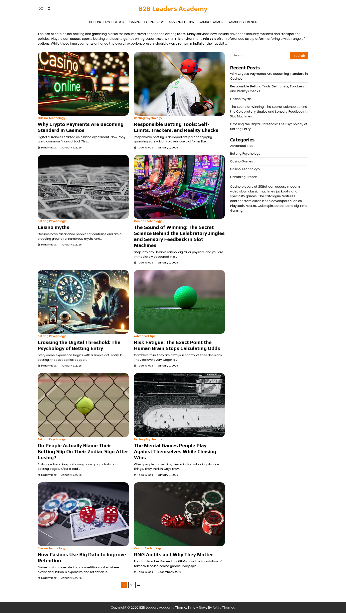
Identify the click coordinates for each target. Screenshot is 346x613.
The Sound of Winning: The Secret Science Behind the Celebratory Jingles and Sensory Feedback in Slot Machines (179, 236)
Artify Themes (224, 607)
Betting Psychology (107, 22)
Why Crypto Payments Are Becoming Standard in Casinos (81, 127)
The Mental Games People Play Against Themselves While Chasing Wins (175, 451)
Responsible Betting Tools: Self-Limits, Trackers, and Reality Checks (176, 127)
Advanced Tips (181, 22)
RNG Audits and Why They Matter (173, 554)
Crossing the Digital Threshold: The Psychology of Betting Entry (79, 345)
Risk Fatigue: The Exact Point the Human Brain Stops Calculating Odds (177, 345)
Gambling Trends (242, 22)
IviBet (208, 38)
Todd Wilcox (48, 147)
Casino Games (211, 22)
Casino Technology (146, 22)
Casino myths (53, 227)
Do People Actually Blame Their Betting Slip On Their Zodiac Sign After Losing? (83, 451)
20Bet (263, 186)
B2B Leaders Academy (173, 8)
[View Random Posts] (41, 9)
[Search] (49, 9)
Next (138, 585)
